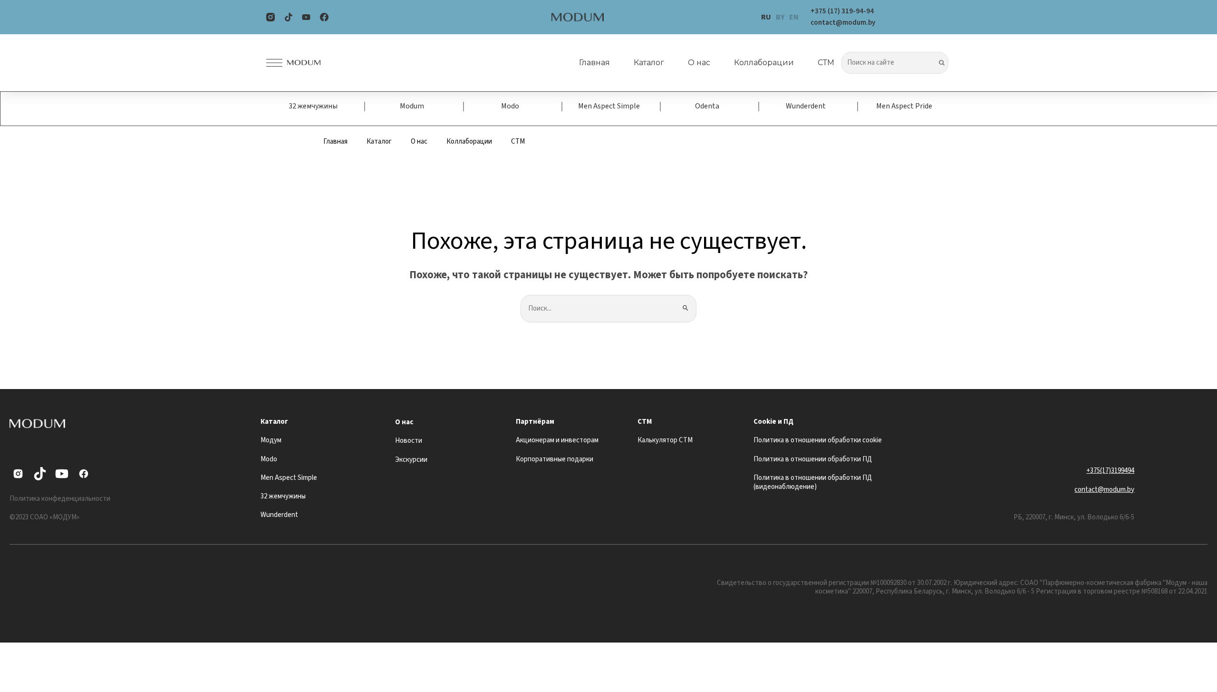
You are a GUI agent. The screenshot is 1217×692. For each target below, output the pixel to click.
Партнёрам (535, 422)
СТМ (826, 62)
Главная (594, 62)
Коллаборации (764, 62)
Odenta (707, 106)
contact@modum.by (1104, 490)
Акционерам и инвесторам (557, 440)
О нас (699, 62)
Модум (271, 440)
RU (766, 17)
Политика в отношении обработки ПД (812, 459)
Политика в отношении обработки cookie (817, 440)
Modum (412, 106)
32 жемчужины (313, 106)
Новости (408, 441)
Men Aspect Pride (904, 106)
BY (780, 17)
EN (794, 17)
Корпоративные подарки (554, 459)
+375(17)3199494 (1110, 471)
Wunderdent (806, 106)
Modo (510, 106)
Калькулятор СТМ (665, 440)
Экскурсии (411, 460)
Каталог (649, 62)
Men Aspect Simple (609, 106)
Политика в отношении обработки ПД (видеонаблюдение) (812, 482)
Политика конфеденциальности (60, 499)
